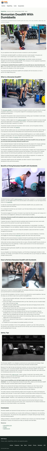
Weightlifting (9, 5)
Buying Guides (21, 5)
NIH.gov (5, 427)
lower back (18, 235)
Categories (17, 445)
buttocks (16, 137)
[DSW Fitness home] (5, 2)
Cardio (15, 5)
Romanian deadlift (7, 110)
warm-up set (15, 374)
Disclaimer (40, 445)
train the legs (22, 59)
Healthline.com (6, 428)
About (25, 445)
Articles (11, 445)
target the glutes (18, 199)
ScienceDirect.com (7, 425)
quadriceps (9, 202)
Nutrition (3, 5)
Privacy (34, 445)
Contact (30, 445)
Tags (22, 445)
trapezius (18, 127)
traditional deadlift (22, 120)
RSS (44, 445)
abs (17, 303)
